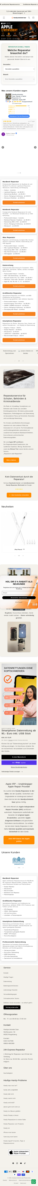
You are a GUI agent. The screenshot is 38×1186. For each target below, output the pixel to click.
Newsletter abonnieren (19, 597)
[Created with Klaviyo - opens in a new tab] (19, 610)
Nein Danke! (18, 602)
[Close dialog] (36, 577)
